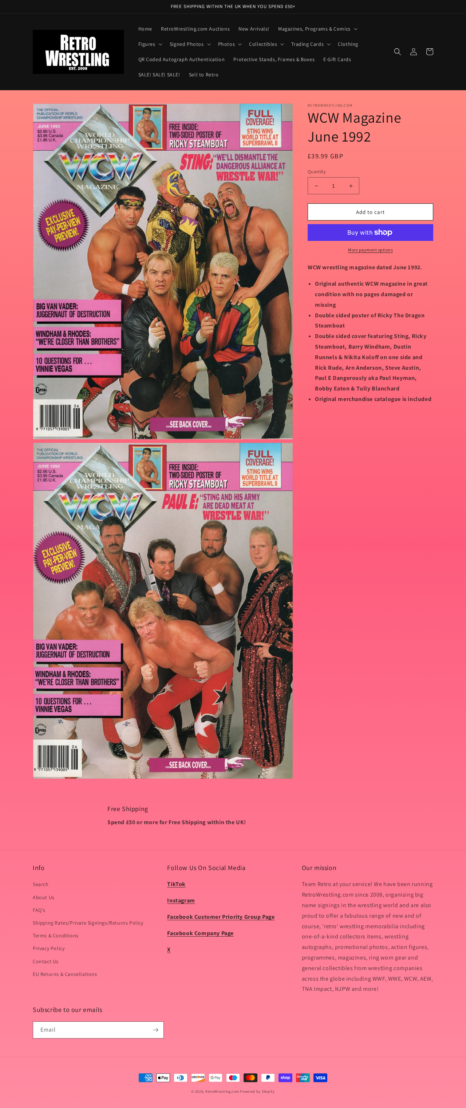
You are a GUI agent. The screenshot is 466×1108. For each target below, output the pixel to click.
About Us (44, 897)
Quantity (317, 171)
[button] (317, 28)
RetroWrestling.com (222, 1091)
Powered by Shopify (257, 1091)
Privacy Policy (48, 948)
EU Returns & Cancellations (65, 974)
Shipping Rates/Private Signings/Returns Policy (88, 923)
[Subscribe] (155, 1029)
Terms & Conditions (56, 935)
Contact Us (46, 961)
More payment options (370, 250)
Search (41, 884)
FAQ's (39, 910)
